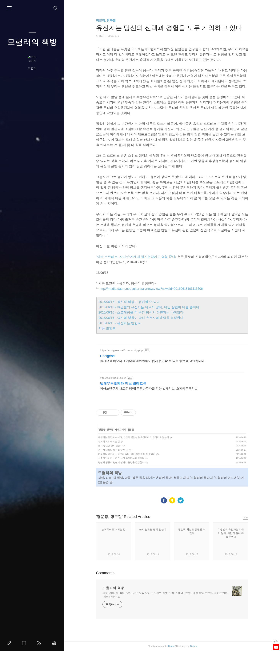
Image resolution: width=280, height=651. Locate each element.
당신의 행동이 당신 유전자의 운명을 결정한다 (121, 462)
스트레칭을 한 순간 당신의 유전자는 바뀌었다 (121, 458)
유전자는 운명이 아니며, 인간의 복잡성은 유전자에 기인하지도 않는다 (133, 437)
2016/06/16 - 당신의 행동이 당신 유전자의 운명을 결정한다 (140, 318)
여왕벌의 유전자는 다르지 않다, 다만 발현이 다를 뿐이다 (126, 454)
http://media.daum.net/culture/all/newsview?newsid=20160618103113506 (151, 289)
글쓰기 (9, 643)
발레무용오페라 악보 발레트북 (123, 383)
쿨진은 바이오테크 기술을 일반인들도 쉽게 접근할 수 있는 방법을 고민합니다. (152, 361)
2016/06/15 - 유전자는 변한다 (119, 323)
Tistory (193, 646)
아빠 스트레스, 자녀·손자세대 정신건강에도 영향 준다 (136, 257)
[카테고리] (9, 8)
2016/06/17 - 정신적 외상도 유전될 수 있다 (129, 302)
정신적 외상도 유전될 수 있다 (113, 450)
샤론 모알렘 (107, 328)
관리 (54, 643)
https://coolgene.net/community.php (121, 350)
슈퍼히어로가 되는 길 (109, 441)
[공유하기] (110, 412)
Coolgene (107, 356)
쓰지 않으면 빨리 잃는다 (110, 445)
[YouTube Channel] (276, 647)
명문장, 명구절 (106, 20)
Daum (171, 646)
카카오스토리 (172, 500)
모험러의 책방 (32, 41)
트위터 (181, 500)
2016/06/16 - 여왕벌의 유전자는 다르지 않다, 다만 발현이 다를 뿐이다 (148, 307)
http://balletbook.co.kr (113, 377)
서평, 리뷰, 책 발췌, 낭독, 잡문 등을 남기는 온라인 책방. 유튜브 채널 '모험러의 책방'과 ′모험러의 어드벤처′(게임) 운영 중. (165, 594)
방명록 (24, 643)
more (245, 517)
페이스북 (164, 500)
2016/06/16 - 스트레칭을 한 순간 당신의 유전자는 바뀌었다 (140, 312)
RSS (39, 643)
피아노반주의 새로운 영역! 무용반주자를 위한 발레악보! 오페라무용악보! (149, 388)
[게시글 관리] (115, 412)
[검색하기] (56, 8)
